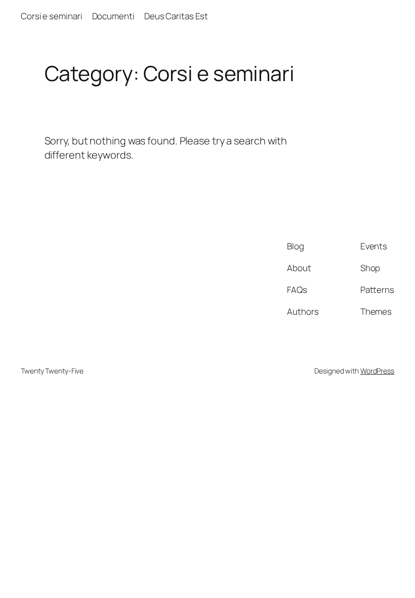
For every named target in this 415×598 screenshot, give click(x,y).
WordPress (377, 371)
